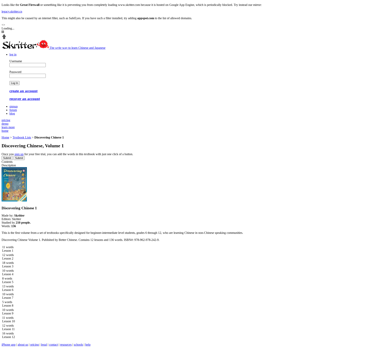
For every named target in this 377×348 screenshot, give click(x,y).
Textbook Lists (22, 137)
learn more (8, 127)
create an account (23, 91)
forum (13, 110)
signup (13, 106)
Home (5, 137)
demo (5, 123)
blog (12, 113)
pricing (6, 120)
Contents (7, 161)
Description (9, 165)
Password (15, 72)
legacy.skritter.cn (12, 11)
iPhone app (9, 344)
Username (15, 61)
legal (44, 344)
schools (78, 344)
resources (66, 344)
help (88, 344)
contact (53, 344)
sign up (19, 154)
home (5, 130)
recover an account (24, 99)
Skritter (16, 219)
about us (23, 344)
